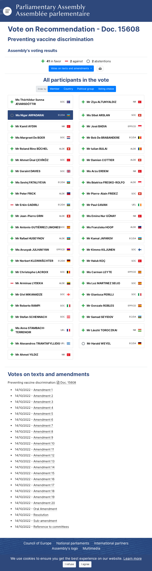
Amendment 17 (43, 485)
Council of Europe (37, 543)
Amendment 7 (43, 425)
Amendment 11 (43, 449)
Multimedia (91, 548)
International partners (111, 543)
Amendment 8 (43, 431)
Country (68, 88)
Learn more (133, 558)
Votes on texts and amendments (70, 68)
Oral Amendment (45, 509)
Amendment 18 (43, 491)
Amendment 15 (43, 473)
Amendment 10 (43, 443)
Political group (85, 88)
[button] (100, 68)
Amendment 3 (43, 402)
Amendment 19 (43, 497)
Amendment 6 (43, 419)
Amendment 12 (43, 455)
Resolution (40, 515)
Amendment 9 (43, 437)
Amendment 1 (43, 390)
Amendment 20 (44, 503)
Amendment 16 (43, 479)
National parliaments (72, 543)
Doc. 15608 (68, 382)
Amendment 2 (43, 396)
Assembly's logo (65, 548)
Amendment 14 (44, 467)
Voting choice (106, 88)
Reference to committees (51, 527)
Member (55, 88)
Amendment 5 (43, 414)
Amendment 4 (43, 408)
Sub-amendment (45, 521)
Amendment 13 (44, 461)
